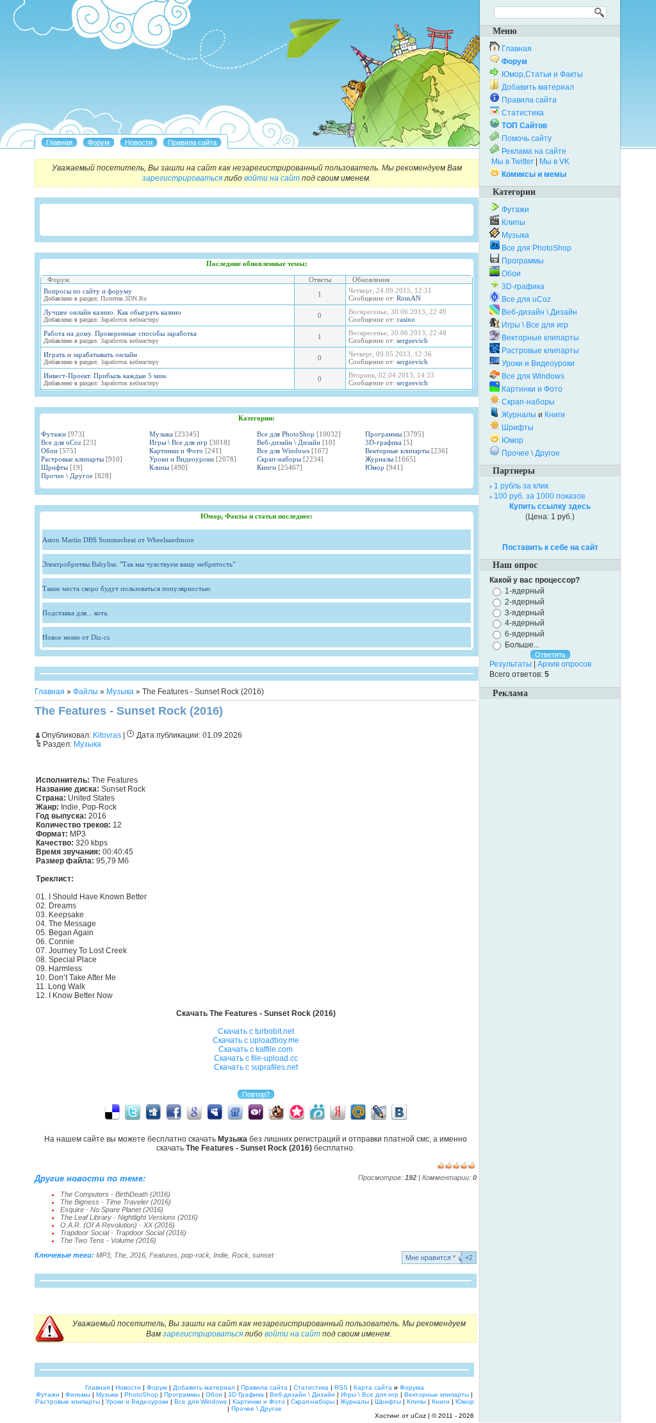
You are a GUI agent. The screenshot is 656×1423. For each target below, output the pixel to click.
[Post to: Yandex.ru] (337, 1111)
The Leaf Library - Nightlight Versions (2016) (129, 1217)
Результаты (510, 664)
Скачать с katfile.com (255, 1049)
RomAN (409, 298)
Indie (220, 1255)
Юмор (374, 467)
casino (406, 319)
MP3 (103, 1255)
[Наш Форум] (98, 142)
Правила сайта (529, 100)
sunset (263, 1255)
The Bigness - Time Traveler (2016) (115, 1202)
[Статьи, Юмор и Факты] (138, 142)
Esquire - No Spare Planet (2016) (111, 1209)
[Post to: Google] (194, 1111)
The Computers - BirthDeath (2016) (115, 1194)
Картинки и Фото (176, 450)
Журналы (379, 459)
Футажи (53, 434)
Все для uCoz (61, 442)
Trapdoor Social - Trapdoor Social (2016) (123, 1232)
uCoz (418, 1415)
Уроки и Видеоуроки (181, 459)
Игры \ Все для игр (178, 442)
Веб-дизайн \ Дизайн (288, 442)
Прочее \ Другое (67, 475)
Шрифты (54, 467)
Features (163, 1255)
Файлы (85, 691)
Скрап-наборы (279, 459)
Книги (266, 467)
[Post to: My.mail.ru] (358, 1111)
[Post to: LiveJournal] (378, 1111)
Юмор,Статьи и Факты (542, 74)
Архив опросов (564, 664)
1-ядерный (525, 591)
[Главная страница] (59, 142)
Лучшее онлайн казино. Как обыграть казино (112, 312)
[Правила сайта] (192, 142)
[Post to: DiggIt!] (153, 1111)
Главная (50, 691)
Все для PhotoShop (286, 434)
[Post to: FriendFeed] (235, 1111)
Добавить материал (538, 87)
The (120, 1255)
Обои (49, 450)
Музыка (161, 434)
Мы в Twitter (512, 161)
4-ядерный (525, 623)
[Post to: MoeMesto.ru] (317, 1111)
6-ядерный (525, 633)
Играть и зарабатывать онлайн (90, 354)
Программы (383, 434)
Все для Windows (283, 450)
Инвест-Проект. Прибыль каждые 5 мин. (106, 375)
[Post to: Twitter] (132, 1111)
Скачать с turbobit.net (256, 1031)
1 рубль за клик (521, 485)
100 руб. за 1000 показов (539, 496)
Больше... (522, 644)
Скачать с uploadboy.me (256, 1040)
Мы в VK (554, 161)
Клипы (159, 467)
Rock (240, 1255)
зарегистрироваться (182, 178)
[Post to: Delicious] (112, 1111)
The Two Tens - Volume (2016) (108, 1240)
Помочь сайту (527, 138)
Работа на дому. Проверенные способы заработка (120, 333)
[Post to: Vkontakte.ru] (399, 1111)
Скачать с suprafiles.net (256, 1067)
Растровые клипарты (72, 459)
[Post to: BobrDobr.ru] (276, 1111)
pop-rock (195, 1255)
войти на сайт (272, 178)
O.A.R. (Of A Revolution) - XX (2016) (117, 1225)
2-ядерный (525, 601)
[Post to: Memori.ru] (296, 1111)
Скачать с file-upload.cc (256, 1058)
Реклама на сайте (534, 151)
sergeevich (412, 340)
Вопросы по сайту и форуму (88, 291)
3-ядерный (525, 612)
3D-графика (383, 442)
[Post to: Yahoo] (255, 1111)
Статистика (523, 112)
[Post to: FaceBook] (173, 1111)
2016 (137, 1255)
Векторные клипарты (397, 450)
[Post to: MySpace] (214, 1111)
